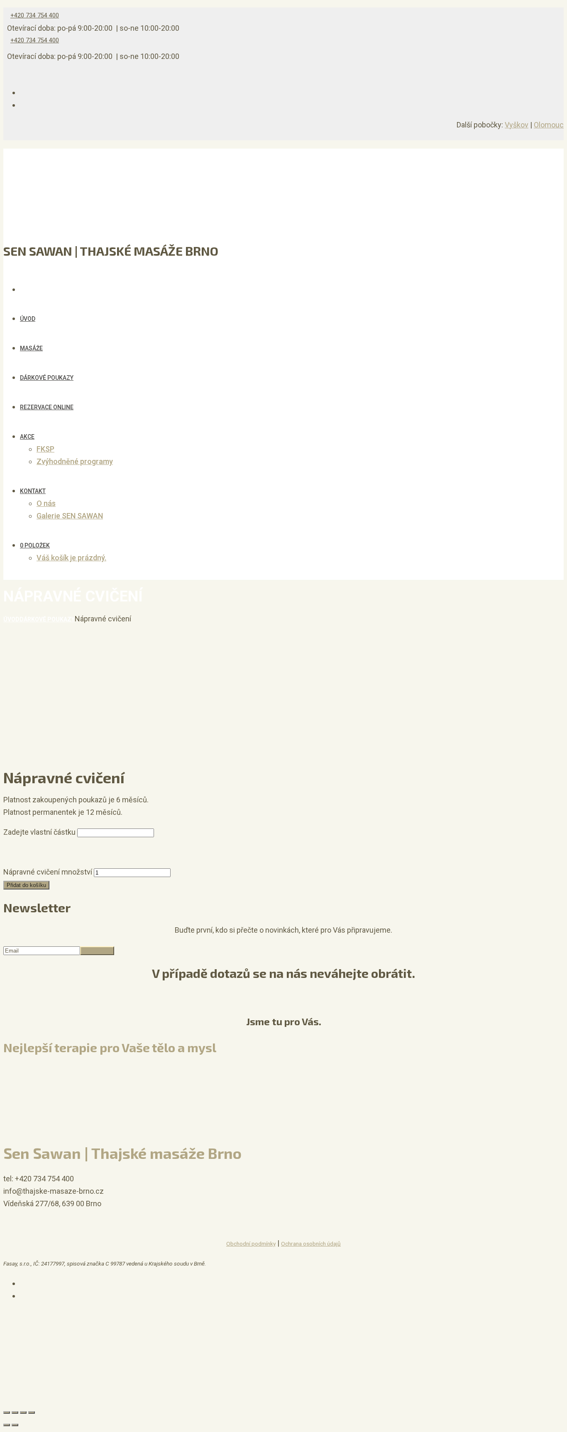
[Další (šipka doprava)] (15, 1425)
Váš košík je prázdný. (71, 557)
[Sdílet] (15, 1412)
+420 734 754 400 (34, 15)
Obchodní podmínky (251, 1243)
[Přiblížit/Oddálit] (31, 1412)
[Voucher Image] (24, 859)
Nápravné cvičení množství (47, 872)
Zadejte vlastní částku (39, 832)
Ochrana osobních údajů (311, 1243)
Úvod (11, 619)
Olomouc (549, 124)
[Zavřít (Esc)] (6, 1412)
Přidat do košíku (26, 885)
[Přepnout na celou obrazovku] (23, 1412)
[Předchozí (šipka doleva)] (6, 1425)
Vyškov (516, 124)
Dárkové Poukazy (47, 619)
